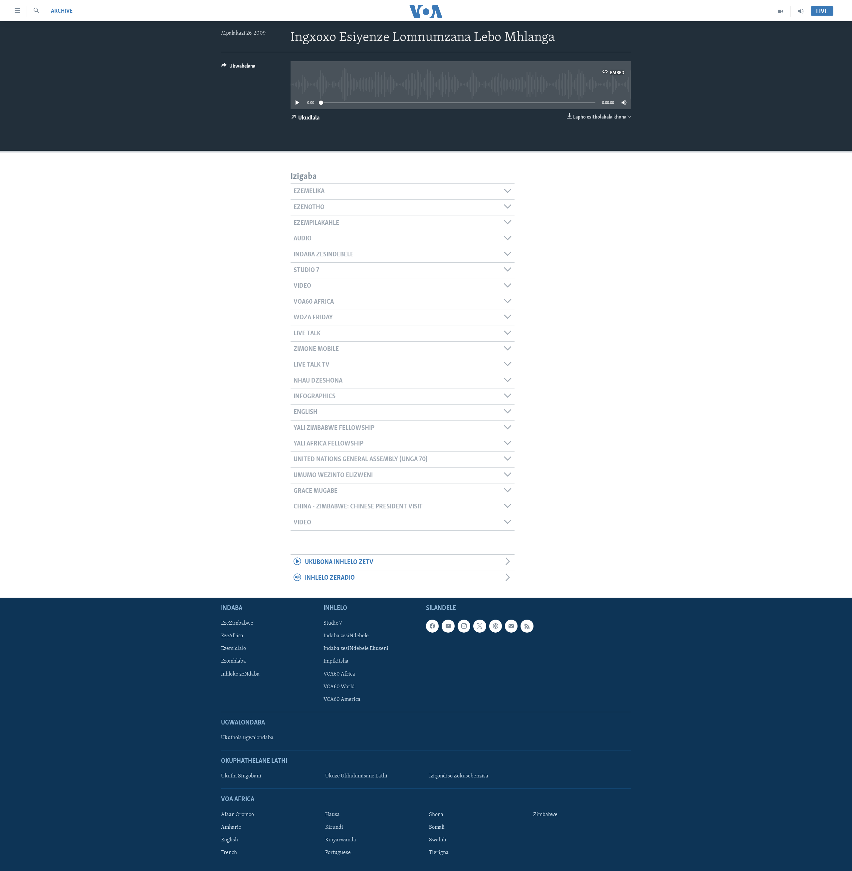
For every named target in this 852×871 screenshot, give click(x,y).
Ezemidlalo (233, 648)
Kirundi (334, 827)
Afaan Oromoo (237, 814)
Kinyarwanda (340, 840)
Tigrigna (439, 852)
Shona (436, 814)
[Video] (780, 11)
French (229, 852)
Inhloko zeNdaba (240, 674)
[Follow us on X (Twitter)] (479, 626)
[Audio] (801, 11)
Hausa (332, 814)
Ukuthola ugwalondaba (247, 737)
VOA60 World (339, 686)
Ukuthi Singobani (241, 776)
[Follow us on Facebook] (432, 626)
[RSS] (527, 626)
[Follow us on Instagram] (464, 626)
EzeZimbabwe (237, 623)
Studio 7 (332, 623)
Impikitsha (335, 661)
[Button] (238, 67)
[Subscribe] (511, 626)
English (229, 840)
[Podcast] (495, 626)
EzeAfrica (232, 636)
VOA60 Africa (339, 674)
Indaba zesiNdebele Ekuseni (355, 648)
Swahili (437, 840)
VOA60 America (341, 699)
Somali (437, 827)
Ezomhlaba (233, 661)
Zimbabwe (545, 814)
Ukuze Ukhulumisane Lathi (356, 776)
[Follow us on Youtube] (448, 626)
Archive (62, 11)
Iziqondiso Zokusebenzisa (458, 776)
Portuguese (338, 852)
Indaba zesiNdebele (346, 636)
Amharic (231, 827)
